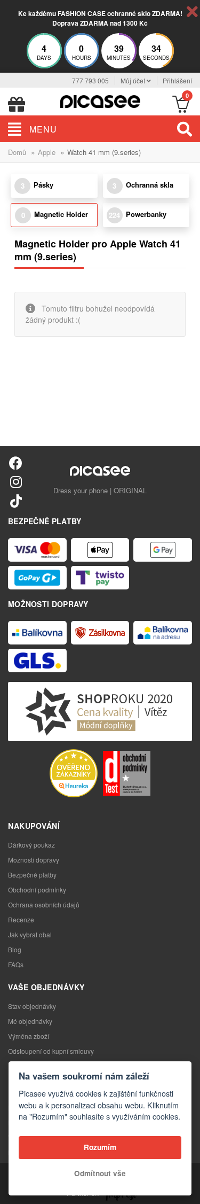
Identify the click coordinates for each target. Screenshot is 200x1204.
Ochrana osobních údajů (43, 904)
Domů (17, 152)
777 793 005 (90, 80)
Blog (14, 949)
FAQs (15, 964)
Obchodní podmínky (37, 889)
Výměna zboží (28, 1035)
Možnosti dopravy (33, 859)
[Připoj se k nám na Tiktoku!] (15, 500)
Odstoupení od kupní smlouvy (51, 1050)
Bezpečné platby (32, 874)
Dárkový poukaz (31, 844)
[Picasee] (100, 100)
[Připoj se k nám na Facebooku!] (15, 462)
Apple (46, 152)
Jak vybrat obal (30, 934)
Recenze (21, 919)
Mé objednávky (30, 1021)
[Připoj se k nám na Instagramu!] (15, 481)
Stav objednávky (32, 1006)
